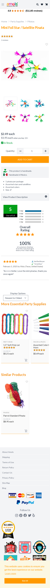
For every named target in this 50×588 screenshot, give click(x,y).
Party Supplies (17, 21)
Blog (4, 488)
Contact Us (7, 472)
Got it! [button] (25, 581)
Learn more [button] (10, 573)
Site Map (6, 483)
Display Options (18, 293)
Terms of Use (8, 462)
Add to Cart (25, 159)
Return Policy (8, 467)
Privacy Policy (8, 478)
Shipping (6, 457)
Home (4, 21)
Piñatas (30, 21)
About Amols (8, 452)
